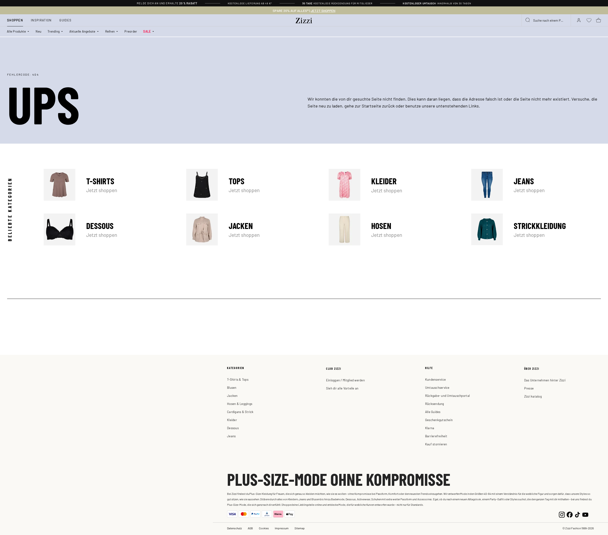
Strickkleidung (536, 229)
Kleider (393, 185)
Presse (529, 388)
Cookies (264, 528)
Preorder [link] (130, 31)
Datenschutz (234, 528)
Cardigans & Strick (240, 412)
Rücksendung (434, 404)
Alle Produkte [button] (16, 31)
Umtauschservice (437, 387)
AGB (250, 528)
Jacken (251, 229)
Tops (251, 185)
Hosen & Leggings (239, 404)
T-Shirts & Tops (237, 379)
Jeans (536, 185)
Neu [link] (38, 31)
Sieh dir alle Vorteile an (342, 388)
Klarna (429, 428)
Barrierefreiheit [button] (436, 436)
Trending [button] (54, 31)
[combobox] (546, 20)
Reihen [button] (110, 31)
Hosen (393, 229)
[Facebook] (570, 514)
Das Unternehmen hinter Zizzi (544, 380)
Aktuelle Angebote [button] (82, 31)
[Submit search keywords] (528, 20)
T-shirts (108, 185)
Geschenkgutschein (439, 420)
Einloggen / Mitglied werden (345, 380)
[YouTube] (585, 514)
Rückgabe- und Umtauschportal (447, 396)
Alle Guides (433, 412)
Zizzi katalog (533, 396)
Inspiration (41, 20)
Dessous (108, 229)
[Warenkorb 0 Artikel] (598, 20)
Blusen (232, 387)
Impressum (282, 528)
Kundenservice (435, 379)
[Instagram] (562, 514)
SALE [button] (147, 31)
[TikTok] (577, 514)
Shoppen (15, 20)
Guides (65, 20)
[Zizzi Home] (304, 19)
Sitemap (299, 528)
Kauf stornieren (436, 444)
